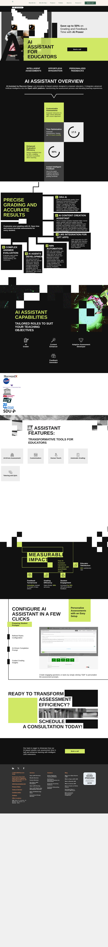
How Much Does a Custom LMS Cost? (70, 790)
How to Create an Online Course (71, 786)
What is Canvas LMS (70, 783)
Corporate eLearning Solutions (52, 784)
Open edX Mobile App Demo (35, 792)
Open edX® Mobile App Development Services (36, 789)
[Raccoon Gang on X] (18, 768)
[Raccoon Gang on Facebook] (24, 768)
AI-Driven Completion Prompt (20, 649)
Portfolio (61, 3)
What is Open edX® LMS (71, 779)
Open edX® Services (35, 775)
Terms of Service (17, 789)
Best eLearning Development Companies (69, 794)
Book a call (90, 3)
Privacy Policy (16, 786)
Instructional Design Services (35, 795)
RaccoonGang (18, 3)
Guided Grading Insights (18, 662)
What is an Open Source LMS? (71, 776)
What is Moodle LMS (70, 781)
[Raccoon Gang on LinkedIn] (13, 768)
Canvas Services (34, 780)
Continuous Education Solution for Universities (53, 780)
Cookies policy (16, 792)
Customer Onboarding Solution (53, 788)
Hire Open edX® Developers (34, 783)
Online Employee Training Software (52, 776)
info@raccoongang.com (19, 784)
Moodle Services (34, 777)
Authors (14, 795)
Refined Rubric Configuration (18, 637)
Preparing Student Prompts (19, 624)
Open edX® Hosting (35, 785)
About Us (69, 3)
